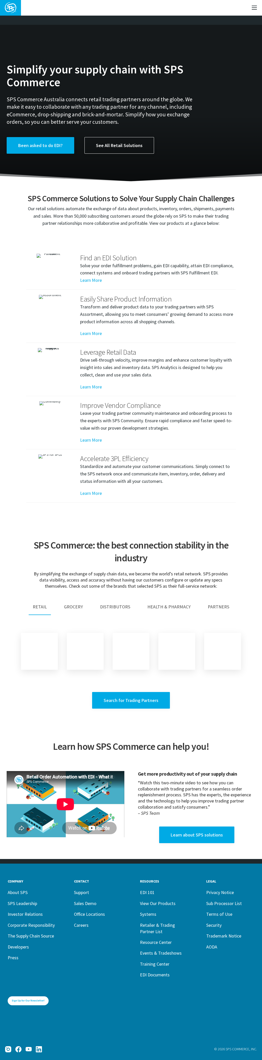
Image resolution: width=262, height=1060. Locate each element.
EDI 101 (147, 892)
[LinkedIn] (39, 1049)
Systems (148, 914)
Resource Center (156, 942)
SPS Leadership (22, 903)
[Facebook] (18, 1049)
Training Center (154, 964)
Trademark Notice (223, 936)
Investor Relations (25, 914)
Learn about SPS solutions (197, 835)
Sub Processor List (224, 903)
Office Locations (89, 914)
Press (13, 958)
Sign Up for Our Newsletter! (28, 1000)
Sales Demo (85, 903)
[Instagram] (8, 1049)
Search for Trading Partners (131, 700)
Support (81, 892)
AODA (211, 947)
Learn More (91, 280)
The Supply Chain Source (31, 936)
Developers (18, 947)
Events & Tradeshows (161, 953)
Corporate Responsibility (31, 925)
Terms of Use (219, 914)
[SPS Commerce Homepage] (10, 8)
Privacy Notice (220, 892)
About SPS (18, 892)
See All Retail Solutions (119, 145)
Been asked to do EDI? (40, 145)
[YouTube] (29, 1049)
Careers (81, 925)
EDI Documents (155, 975)
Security (214, 925)
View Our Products (158, 903)
